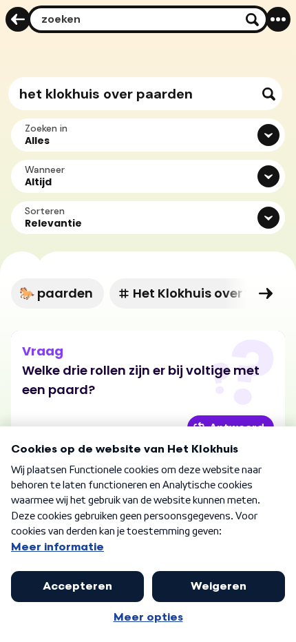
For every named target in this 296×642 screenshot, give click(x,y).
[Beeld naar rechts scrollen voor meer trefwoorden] (265, 293)
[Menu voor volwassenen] (278, 19)
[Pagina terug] (18, 19)
